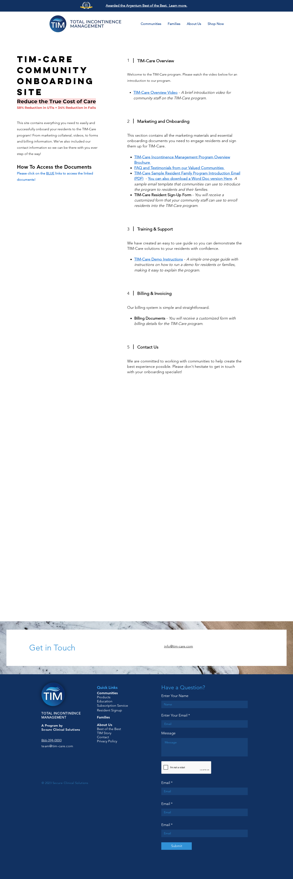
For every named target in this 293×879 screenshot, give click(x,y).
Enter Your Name (174, 696)
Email (165, 783)
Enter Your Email (174, 715)
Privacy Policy (107, 741)
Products (103, 697)
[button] (252, 23)
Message (168, 733)
